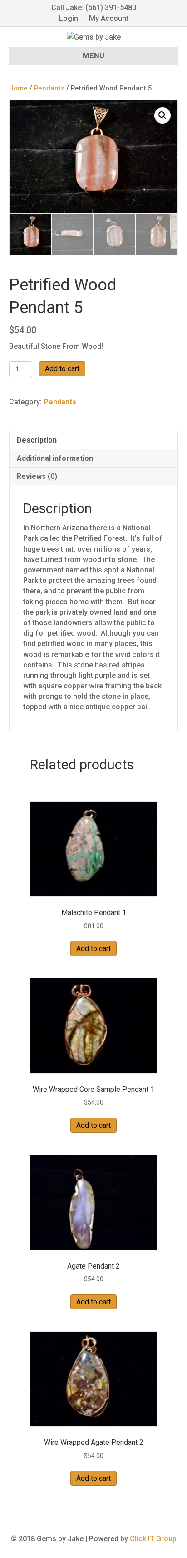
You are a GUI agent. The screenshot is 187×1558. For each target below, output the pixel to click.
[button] (162, 115)
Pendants (49, 88)
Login (68, 18)
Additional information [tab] (55, 458)
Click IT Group (153, 1538)
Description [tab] (37, 440)
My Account (108, 18)
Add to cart (62, 368)
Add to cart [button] (93, 948)
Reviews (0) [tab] (37, 476)
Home (18, 88)
